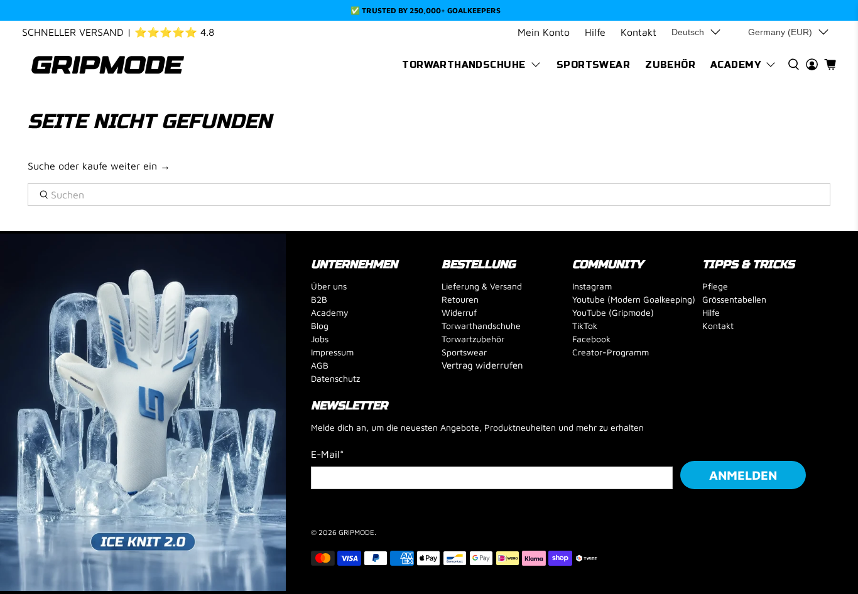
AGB (320, 365)
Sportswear (593, 64)
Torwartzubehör (473, 338)
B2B (319, 299)
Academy (735, 64)
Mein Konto (544, 32)
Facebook (591, 338)
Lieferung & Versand (482, 286)
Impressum (332, 352)
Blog (320, 325)
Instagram (592, 286)
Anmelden (743, 475)
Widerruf (459, 312)
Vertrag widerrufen (482, 365)
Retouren (460, 299)
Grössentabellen (734, 299)
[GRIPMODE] (108, 64)
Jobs (320, 338)
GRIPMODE (356, 532)
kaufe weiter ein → (126, 165)
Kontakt (638, 32)
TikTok (584, 325)
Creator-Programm (610, 352)
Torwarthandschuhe (463, 64)
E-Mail (327, 454)
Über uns (329, 286)
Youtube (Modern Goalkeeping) (633, 299)
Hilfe (595, 32)
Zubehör (670, 64)
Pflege (715, 286)
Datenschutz (335, 378)
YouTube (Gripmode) (613, 312)
